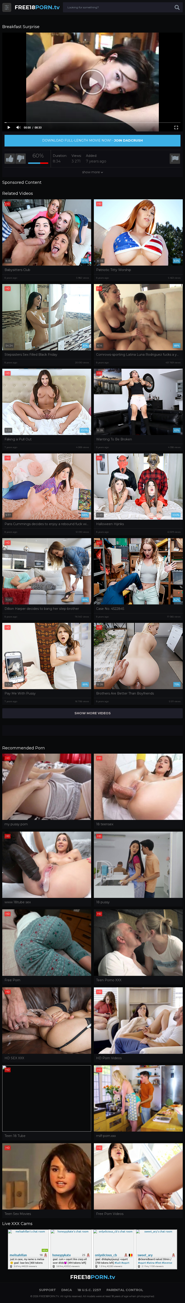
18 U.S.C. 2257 (89, 1290)
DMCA (66, 1290)
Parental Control (124, 1290)
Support (47, 1290)
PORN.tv (37, 7)
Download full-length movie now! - (92, 140)
